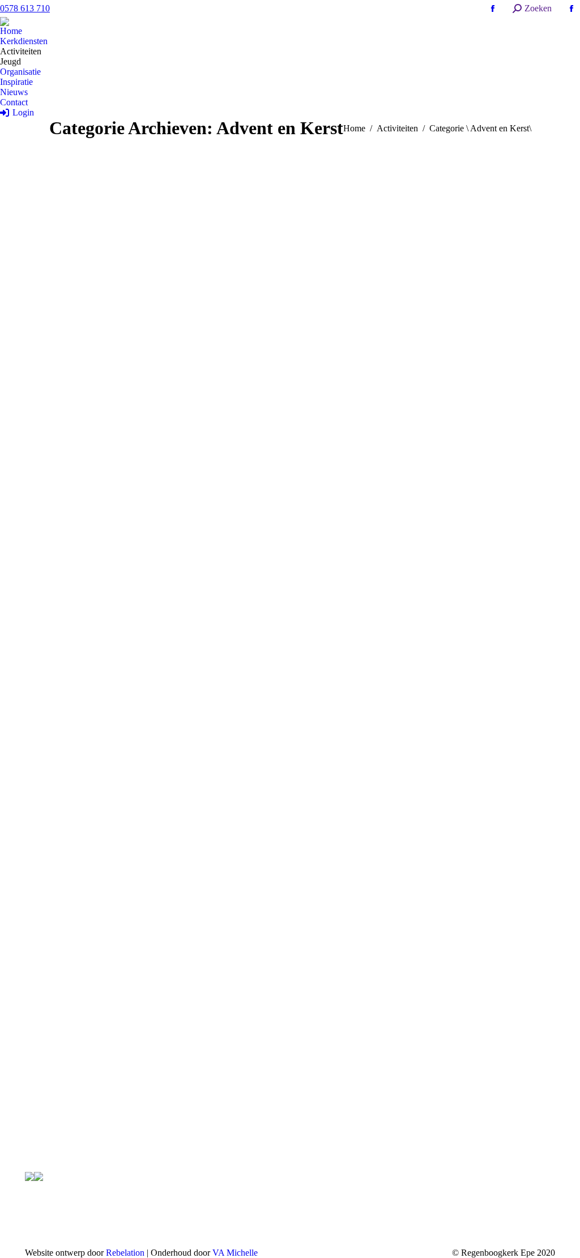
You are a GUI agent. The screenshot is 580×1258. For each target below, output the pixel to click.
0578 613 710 (25, 8)
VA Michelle (235, 1252)
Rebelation (125, 1252)
